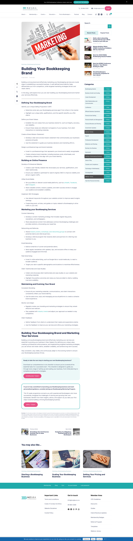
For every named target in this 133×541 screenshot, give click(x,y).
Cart (63, 485)
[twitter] (17, 92)
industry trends (43, 311)
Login (108, 8)
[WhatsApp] (79, 509)
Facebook (73, 182)
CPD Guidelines (96, 499)
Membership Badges (97, 517)
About (23, 14)
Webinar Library (96, 531)
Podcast (76, 14)
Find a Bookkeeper (64, 14)
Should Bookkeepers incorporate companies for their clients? (101, 73)
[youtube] (101, 14)
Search (87, 23)
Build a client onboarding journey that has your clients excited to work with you (101, 39)
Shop (56, 485)
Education (52, 14)
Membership (32, 14)
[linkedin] (99, 14)
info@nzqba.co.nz (99, 8)
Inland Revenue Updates (99, 513)
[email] (17, 101)
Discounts (94, 504)
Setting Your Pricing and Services (94, 475)
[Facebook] (69, 509)
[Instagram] (74, 509)
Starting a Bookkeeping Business (30, 64)
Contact (90, 14)
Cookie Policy (49, 513)
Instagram (31, 185)
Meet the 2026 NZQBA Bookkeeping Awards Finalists (102, 55)
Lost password (85, 485)
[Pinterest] (76, 509)
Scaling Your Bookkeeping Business (64, 475)
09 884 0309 (84, 8)
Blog (83, 14)
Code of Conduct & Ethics (53, 504)
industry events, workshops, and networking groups (47, 232)
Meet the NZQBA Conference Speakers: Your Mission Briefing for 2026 (102, 65)
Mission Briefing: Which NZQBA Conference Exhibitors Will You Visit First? (102, 48)
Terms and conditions (52, 499)
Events (43, 14)
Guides (93, 508)
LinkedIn (67, 182)
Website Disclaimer (51, 508)
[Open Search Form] (107, 14)
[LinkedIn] (71, 509)
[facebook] (96, 14)
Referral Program (96, 522)
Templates (94, 526)
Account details (72, 485)
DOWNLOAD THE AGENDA (81, 2)
